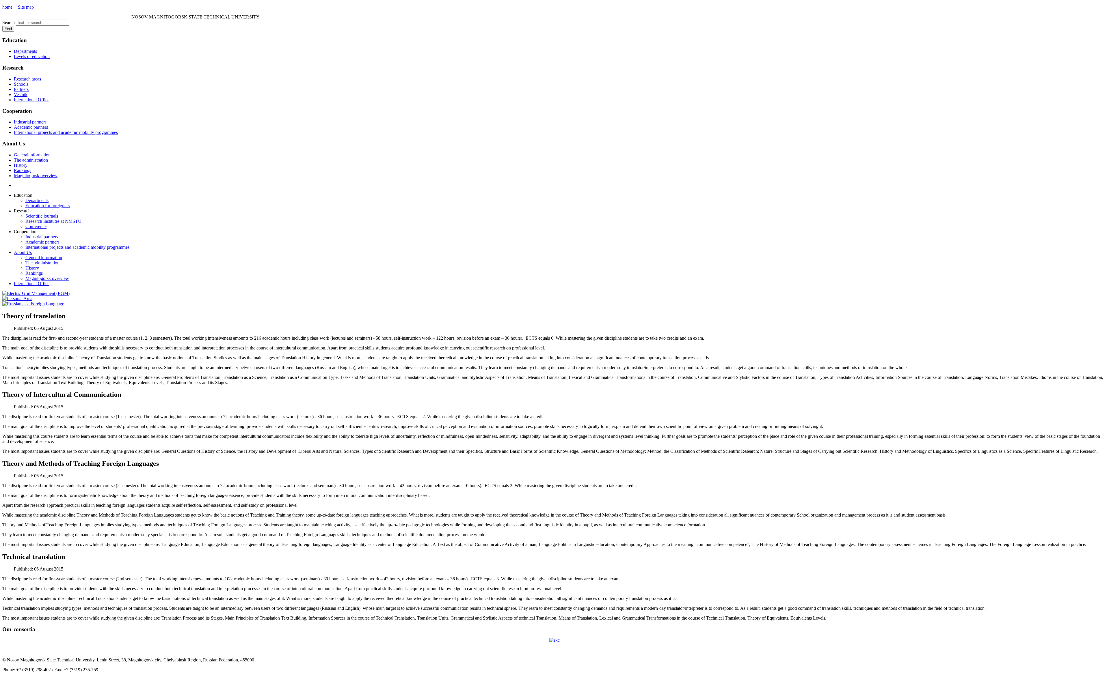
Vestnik (20, 94)
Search (8, 22)
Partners (21, 89)
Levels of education (32, 56)
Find (8, 29)
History (20, 165)
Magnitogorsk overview (35, 175)
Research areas (27, 78)
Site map (26, 7)
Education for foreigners (47, 205)
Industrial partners (30, 121)
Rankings (22, 170)
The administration (31, 160)
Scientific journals (41, 216)
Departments (25, 51)
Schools (21, 84)
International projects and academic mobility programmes (66, 132)
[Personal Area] (17, 298)
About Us (23, 252)
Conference (35, 226)
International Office (31, 99)
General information (32, 154)
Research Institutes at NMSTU (53, 221)
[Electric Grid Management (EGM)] (36, 293)
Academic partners (31, 127)
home (7, 7)
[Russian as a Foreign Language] (33, 303)
